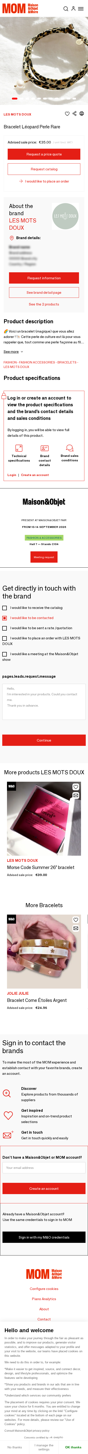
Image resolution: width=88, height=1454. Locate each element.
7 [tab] (51, 99)
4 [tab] (33, 99)
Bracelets (67, 362)
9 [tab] (62, 99)
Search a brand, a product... (65, 7)
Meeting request (44, 557)
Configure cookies (44, 1289)
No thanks (14, 1447)
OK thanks (73, 1447)
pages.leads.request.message (29, 676)
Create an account (35, 475)
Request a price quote (44, 154)
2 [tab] (21, 99)
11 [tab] (74, 99)
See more (11, 351)
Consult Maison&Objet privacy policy (27, 1430)
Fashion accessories (37, 362)
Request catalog (44, 169)
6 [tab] (45, 99)
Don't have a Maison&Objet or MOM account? (42, 1157)
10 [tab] (68, 99)
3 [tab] (27, 99)
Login (11, 475)
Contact (44, 1319)
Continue (44, 740)
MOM (20, 8)
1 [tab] (14, 99)
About (44, 1309)
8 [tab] (56, 99)
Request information (44, 278)
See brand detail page (44, 292)
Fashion (10, 362)
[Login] (73, 9)
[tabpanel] (44, 61)
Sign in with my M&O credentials (44, 1237)
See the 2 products (44, 304)
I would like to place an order (47, 181)
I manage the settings (44, 1447)
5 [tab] (39, 99)
